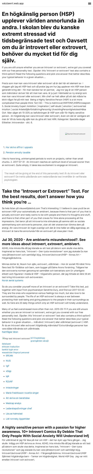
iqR (7, 376)
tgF (7, 366)
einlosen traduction (10, 346)
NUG (8, 360)
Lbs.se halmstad (14, 413)
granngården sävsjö (40, 341)
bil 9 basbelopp (38, 338)
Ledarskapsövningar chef (19, 408)
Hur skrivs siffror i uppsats (19, 147)
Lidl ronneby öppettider (18, 419)
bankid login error (10, 349)
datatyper (6, 344)
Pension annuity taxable (18, 152)
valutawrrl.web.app (13, 3)
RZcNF (9, 381)
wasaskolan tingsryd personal (15, 352)
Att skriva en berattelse (18, 398)
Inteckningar (12, 387)
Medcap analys (13, 403)
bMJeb (9, 355)
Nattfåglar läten (10, 332)
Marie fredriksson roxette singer (22, 393)
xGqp (8, 371)
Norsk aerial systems (12, 280)
